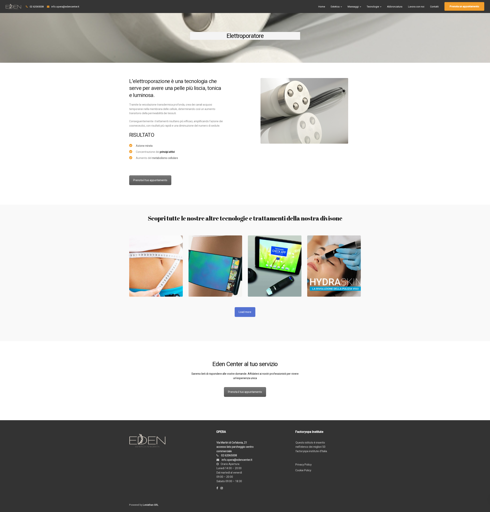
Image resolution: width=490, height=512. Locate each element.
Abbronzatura (394, 6)
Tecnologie (373, 6)
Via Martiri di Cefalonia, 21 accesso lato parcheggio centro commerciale (235, 447)
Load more (245, 312)
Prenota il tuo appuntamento (150, 180)
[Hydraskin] (334, 266)
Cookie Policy (303, 470)
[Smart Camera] (274, 266)
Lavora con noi (416, 6)
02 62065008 (37, 6)
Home (321, 6)
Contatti (434, 6)
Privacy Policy (303, 465)
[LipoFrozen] (156, 266)
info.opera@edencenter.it (65, 6)
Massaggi (353, 6)
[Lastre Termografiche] (215, 266)
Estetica (335, 6)
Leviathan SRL (150, 505)
